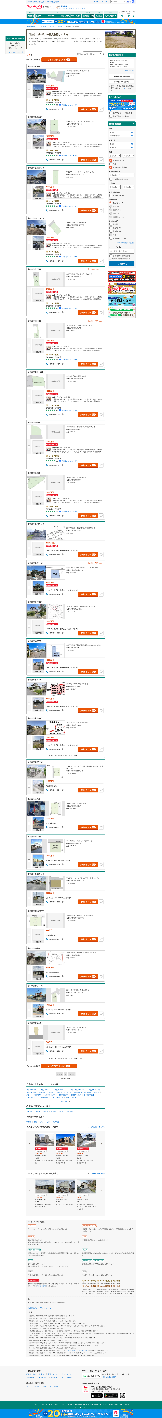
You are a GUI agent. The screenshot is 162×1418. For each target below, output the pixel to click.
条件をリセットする (129, 70)
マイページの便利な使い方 (15, 52)
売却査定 (99, 16)
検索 (133, 1)
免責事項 (96, 1404)
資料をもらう (87, 109)
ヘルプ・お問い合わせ (121, 1404)
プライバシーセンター (58, 1404)
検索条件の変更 (115, 123)
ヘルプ (107, 2)
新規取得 (64, 6)
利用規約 (71, 1404)
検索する (123, 263)
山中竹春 (128, 2)
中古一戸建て (76, 16)
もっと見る (64, 1101)
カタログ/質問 (109, 16)
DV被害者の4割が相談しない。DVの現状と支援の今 (44, 2)
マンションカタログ (33, 1386)
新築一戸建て (65, 16)
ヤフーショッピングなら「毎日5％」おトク (72, 8)
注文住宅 (86, 16)
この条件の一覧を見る (97, 1127)
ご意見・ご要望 (106, 1404)
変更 (132, 132)
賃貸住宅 (31, 16)
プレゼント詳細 (41, 1286)
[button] (29, 1136)
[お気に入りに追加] (101, 109)
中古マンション (53, 16)
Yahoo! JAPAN (98, 2)
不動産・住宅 (31, 1374)
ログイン (52, 8)
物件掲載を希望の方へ (84, 1404)
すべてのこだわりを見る (125, 243)
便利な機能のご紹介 (109, 1377)
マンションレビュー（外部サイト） (76, 1350)
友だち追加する (94, 1376)
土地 (92, 16)
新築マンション (41, 16)
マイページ (124, 88)
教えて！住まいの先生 (51, 1386)
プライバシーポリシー (40, 1404)
